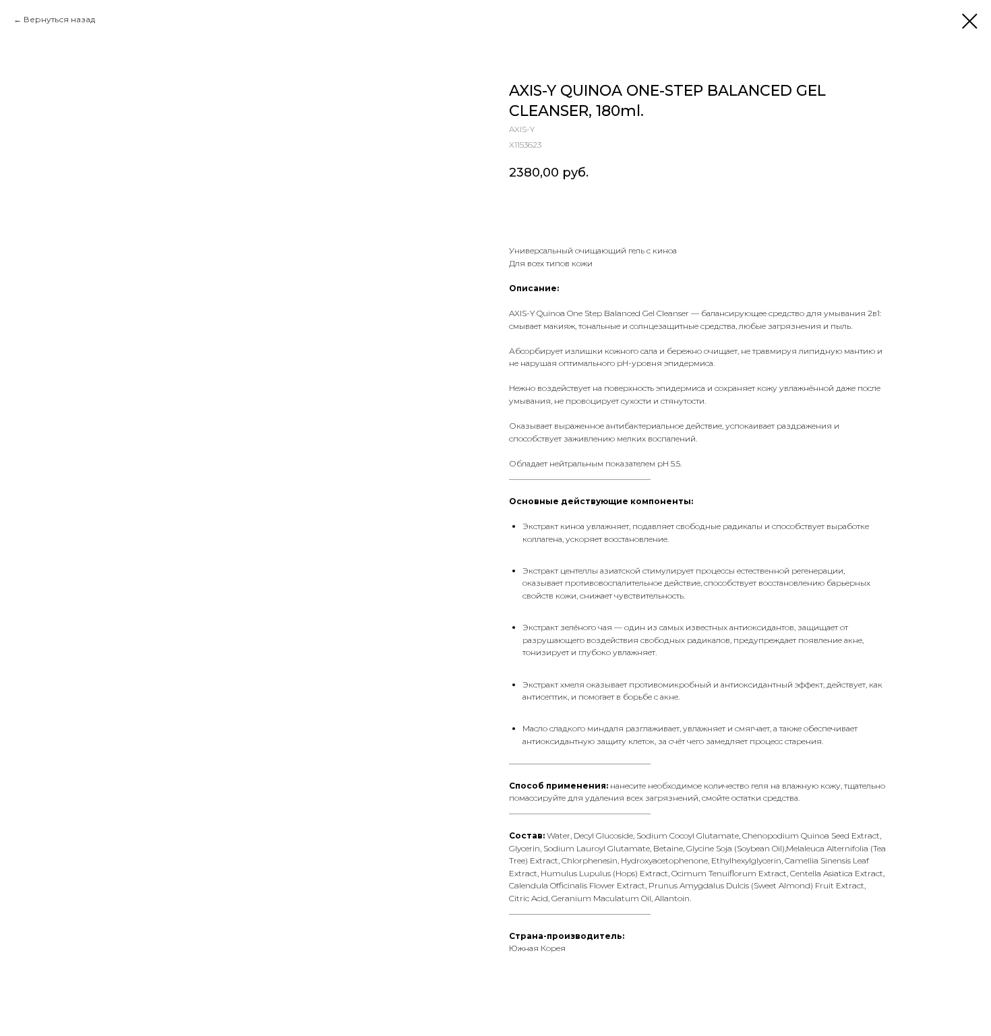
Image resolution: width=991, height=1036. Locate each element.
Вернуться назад (59, 19)
